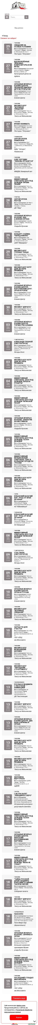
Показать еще (19, 998)
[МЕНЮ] (7, 17)
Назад (5, 36)
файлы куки (21, 1005)
